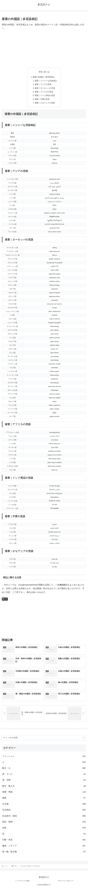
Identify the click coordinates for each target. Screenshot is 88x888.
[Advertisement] (44, 49)
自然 (5, 599)
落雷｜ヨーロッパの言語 (45, 88)
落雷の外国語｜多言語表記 (44, 77)
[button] (84, 737)
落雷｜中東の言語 (42, 99)
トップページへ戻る (22, 881)
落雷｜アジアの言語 (43, 84)
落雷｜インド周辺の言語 (45, 95)
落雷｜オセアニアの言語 (45, 103)
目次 (41, 72)
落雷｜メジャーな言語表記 (46, 81)
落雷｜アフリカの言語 (44, 92)
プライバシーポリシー (66, 881)
